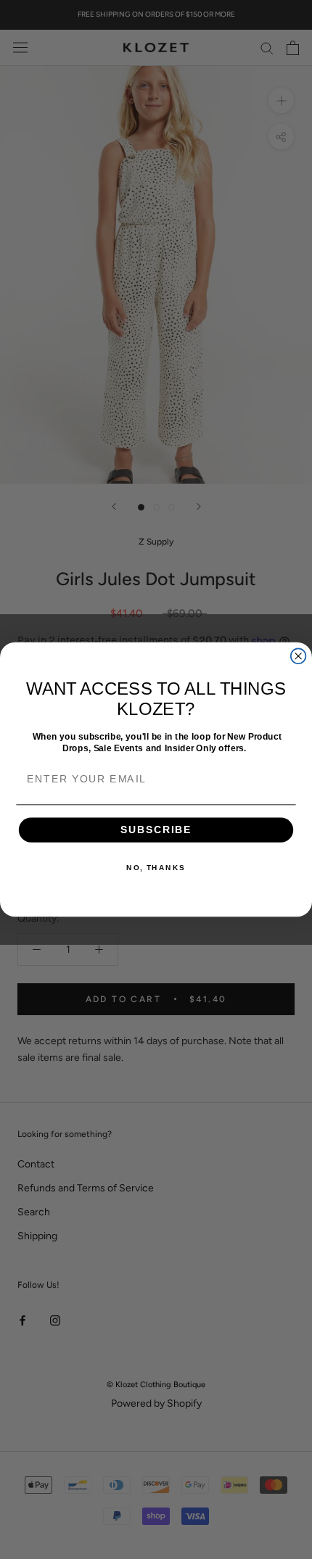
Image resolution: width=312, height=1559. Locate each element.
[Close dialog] (298, 655)
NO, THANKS (156, 867)
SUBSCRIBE (156, 829)
